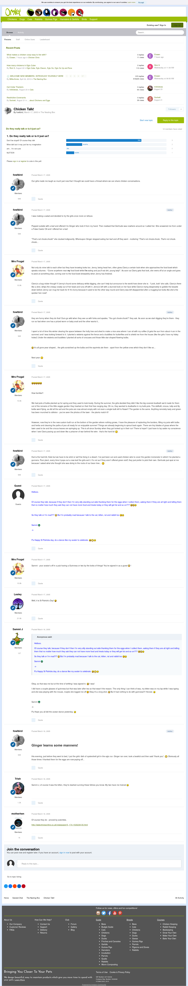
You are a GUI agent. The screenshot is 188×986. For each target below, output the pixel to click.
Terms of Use (102, 972)
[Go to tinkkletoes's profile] (150, 88)
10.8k (19, 285)
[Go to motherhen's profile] (18, 823)
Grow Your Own (169, 932)
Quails (104, 958)
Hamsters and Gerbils (71, 12)
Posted (41, 175)
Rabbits (55, 12)
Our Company (15, 924)
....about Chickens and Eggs (38, 100)
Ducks (104, 938)
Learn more (131, 2)
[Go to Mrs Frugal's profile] (18, 271)
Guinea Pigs (63, 12)
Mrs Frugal (17, 261)
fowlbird (18, 175)
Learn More (20, 980)
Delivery (43, 929)
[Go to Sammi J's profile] (18, 639)
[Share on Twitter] (6, 886)
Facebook (109, 913)
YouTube (114, 913)
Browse (9, 32)
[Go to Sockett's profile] (150, 99)
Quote (40, 199)
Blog (73, 929)
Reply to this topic (170, 120)
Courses (160, 919)
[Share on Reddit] (15, 886)
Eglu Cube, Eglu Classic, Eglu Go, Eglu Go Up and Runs (49, 68)
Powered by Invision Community (94, 984)
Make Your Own (170, 935)
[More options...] (179, 175)
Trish (18, 778)
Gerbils (104, 944)
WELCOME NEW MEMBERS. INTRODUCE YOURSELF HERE (37, 76)
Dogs (38, 12)
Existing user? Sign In (157, 25)
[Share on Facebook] (10, 886)
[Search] (181, 32)
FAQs (11, 929)
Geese (135, 938)
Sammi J (18, 629)
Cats (46, 12)
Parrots (104, 955)
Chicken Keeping (170, 924)
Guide (98, 919)
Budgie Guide (107, 927)
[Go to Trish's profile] (18, 788)
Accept (141, 2)
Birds (79, 12)
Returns (43, 932)
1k (19, 837)
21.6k (19, 618)
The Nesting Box (40, 79)
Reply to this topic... (30, 863)
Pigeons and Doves (140, 947)
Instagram (98, 913)
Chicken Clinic (34, 57)
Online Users (30, 39)
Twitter (103, 913)
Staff (18, 39)
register (24, 161)
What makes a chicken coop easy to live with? (27, 54)
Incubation (106, 952)
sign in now (64, 852)
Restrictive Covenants (16, 97)
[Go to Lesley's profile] (18, 604)
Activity (21, 32)
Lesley (18, 594)
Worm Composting (109, 964)
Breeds (130, 919)
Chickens (30, 12)
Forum (74, 924)
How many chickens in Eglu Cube (21, 65)
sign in (15, 161)
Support (93, 19)
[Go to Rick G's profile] (150, 66)
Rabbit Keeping (169, 927)
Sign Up (177, 25)
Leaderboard (45, 39)
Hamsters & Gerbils (69, 19)
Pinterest (120, 913)
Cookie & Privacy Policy (120, 972)
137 (19, 653)
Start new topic (146, 120)
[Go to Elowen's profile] (150, 56)
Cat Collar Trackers (15, 87)
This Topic (171, 32)
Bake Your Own (169, 938)
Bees (103, 924)
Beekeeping (168, 929)
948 (19, 198)
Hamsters (105, 950)
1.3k (19, 802)
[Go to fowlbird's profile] (7, 110)
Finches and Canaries (111, 941)
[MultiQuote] (33, 199)
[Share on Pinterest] (23, 886)
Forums (7, 39)
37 (83, 76)
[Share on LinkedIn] (19, 886)
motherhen (17, 813)
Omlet (14, 12)
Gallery (74, 927)
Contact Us (45, 924)
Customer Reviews (17, 927)
